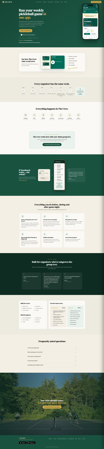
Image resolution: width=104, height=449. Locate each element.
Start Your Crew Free (96, 2)
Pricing (65, 2)
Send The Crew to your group (53, 144)
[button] (53, 62)
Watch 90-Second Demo (29, 34)
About (79, 438)
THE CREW (8, 2)
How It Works (38, 2)
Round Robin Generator (62, 438)
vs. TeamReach (71, 438)
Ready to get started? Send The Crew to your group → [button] (30, 42)
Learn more (24, 180)
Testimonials (57, 2)
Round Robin (50, 2)
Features (44, 2)
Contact (83, 438)
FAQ (62, 2)
